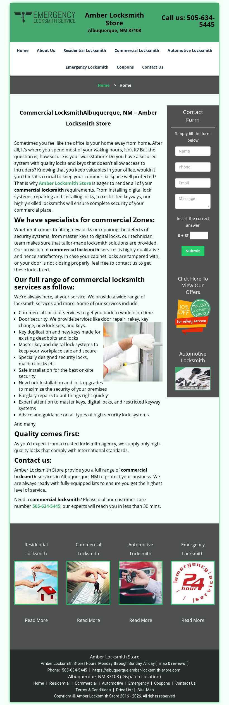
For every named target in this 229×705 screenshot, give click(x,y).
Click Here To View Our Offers (193, 285)
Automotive (112, 683)
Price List (124, 690)
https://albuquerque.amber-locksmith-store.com (136, 670)
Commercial (86, 683)
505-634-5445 (201, 21)
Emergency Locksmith (87, 67)
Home (22, 50)
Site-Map (145, 690)
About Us (46, 50)
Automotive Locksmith (190, 50)
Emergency (138, 683)
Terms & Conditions (93, 690)
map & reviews (172, 663)
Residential (59, 683)
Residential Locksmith (84, 50)
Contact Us (152, 67)
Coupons (125, 67)
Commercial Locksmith (137, 50)
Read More (36, 620)
